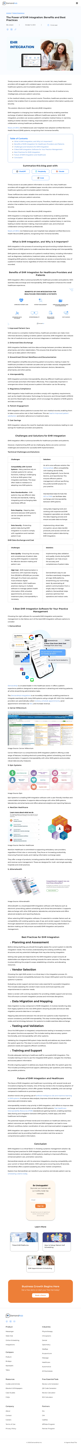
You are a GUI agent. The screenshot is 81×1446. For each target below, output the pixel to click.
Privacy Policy (11, 1429)
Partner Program (48, 1429)
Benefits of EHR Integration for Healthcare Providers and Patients (39, 144)
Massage (45, 1358)
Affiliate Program (48, 1424)
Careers (8, 1420)
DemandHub (48, 468)
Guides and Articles (13, 1384)
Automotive (46, 1367)
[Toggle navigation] (76, 4)
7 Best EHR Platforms (20, 1245)
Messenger (10, 1331)
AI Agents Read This (70, 1442)
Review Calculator (48, 1393)
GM (43, 1415)
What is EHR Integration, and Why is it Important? (33, 141)
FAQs (8, 1397)
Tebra (8, 1370)
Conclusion (18, 158)
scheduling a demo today (17, 1174)
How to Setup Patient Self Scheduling (55, 1246)
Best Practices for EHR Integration (27, 152)
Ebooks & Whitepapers (14, 1388)
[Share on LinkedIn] (11, 29)
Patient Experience (18, 13)
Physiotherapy (47, 1331)
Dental (44, 1340)
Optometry (46, 1345)
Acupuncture (47, 1353)
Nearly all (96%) (13, 128)
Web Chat (9, 1336)
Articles (8, 13)
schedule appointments (50, 701)
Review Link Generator (50, 1384)
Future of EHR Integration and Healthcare (30, 155)
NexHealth (9, 1366)
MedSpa (45, 1349)
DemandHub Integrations (21, 695)
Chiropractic (46, 1336)
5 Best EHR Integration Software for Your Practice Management (38, 149)
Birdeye (8, 1361)
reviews (38, 701)
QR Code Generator (49, 1388)
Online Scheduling (12, 1340)
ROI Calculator (47, 1397)
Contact (9, 1415)
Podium (9, 1357)
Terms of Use (10, 1424)
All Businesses (47, 1371)
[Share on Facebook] (8, 29)
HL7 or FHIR (47, 496)
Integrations (10, 1345)
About (8, 1411)
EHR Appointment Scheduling (40, 1268)
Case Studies (10, 1393)
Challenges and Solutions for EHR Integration (31, 147)
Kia (43, 1411)
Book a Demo (40, 1295)
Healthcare (46, 1362)
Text (31, 704)
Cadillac (45, 1420)
